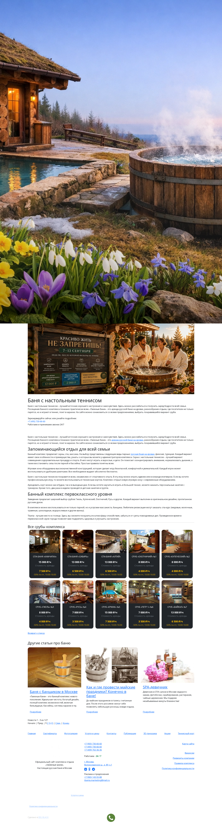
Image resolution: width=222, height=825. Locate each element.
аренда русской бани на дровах (127, 440)
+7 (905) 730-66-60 (93, 743)
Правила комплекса (184, 763)
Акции (167, 733)
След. (58, 723)
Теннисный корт (186, 733)
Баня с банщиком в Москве (54, 691)
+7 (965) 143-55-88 (93, 777)
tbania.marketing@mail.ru (97, 780)
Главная (32, 733)
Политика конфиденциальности (178, 768)
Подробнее (35, 711)
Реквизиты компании (183, 758)
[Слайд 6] (122, 390)
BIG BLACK (43, 817)
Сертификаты (50, 733)
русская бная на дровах (142, 454)
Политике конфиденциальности (43, 806)
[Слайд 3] (109, 390)
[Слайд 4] (113, 390)
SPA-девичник (155, 686)
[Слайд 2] (104, 390)
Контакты (111, 733)
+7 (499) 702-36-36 (93, 750)
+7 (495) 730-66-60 (36, 421)
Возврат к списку (36, 633)
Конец (66, 723)
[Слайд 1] (99, 390)
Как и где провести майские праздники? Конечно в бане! (110, 691)
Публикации (130, 733)
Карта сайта (188, 743)
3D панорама (150, 733)
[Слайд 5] (118, 390)
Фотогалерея (70, 733)
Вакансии (189, 753)
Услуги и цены (92, 733)
